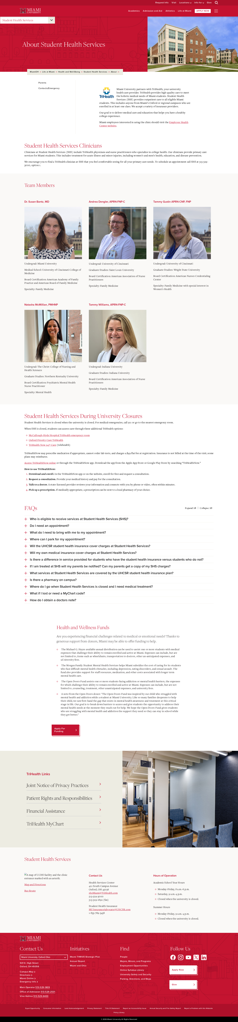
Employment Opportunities (134, 965)
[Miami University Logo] (30, 10)
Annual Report (77, 961)
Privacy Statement (94, 1008)
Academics (134, 11)
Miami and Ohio (78, 965)
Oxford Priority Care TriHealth (46, 440)
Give (209, 2)
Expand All (190, 508)
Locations (184, 2)
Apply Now (202, 11)
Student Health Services (17, 20)
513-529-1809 (42, 987)
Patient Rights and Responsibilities (59, 798)
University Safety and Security (135, 974)
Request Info (161, 2)
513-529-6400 (40, 996)
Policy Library (119, 1012)
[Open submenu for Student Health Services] (51, 20)
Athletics (170, 11)
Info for (198, 2)
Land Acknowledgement (74, 1008)
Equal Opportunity (32, 1008)
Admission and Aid (152, 11)
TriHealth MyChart (45, 823)
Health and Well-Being (69, 72)
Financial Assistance (45, 811)
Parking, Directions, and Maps (135, 979)
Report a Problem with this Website (198, 1008)
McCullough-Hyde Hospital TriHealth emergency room (59, 435)
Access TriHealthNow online (40, 462)
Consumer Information (52, 1008)
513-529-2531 (48, 991)
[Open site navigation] (216, 11)
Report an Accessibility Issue (134, 1008)
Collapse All (206, 508)
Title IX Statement (112, 1008)
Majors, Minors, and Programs (135, 961)
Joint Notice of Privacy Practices (57, 785)
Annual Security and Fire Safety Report (165, 1008)
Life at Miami (184, 11)
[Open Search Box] (216, 2)
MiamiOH (34, 72)
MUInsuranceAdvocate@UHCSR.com (109, 909)
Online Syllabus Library (132, 970)
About (114, 72)
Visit (174, 2)
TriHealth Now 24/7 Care (42, 444)
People (123, 956)
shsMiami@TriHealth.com (103, 892)
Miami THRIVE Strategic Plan (85, 956)
